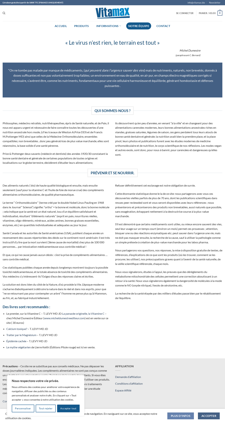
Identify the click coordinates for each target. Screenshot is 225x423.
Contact (163, 26)
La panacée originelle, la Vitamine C (83, 313)
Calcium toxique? (16, 328)
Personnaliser (23, 408)
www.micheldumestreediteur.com (64, 318)
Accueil (61, 26)
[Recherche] (4, 13)
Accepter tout (68, 408)
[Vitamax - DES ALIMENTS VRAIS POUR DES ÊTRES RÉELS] (112, 13)
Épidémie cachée (16, 341)
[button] (214, 2)
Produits (81, 26)
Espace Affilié (123, 390)
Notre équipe (138, 26)
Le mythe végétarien (18, 347)
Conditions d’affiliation (129, 383)
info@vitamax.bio (196, 2)
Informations (107, 26)
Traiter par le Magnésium (21, 335)
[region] (45, 395)
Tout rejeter (46, 408)
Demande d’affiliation (128, 376)
